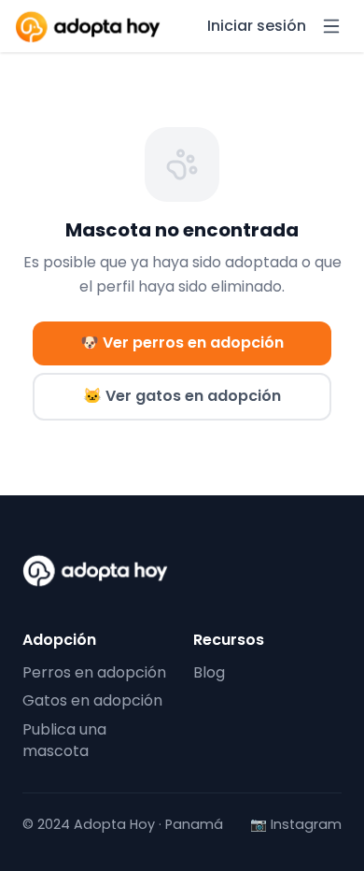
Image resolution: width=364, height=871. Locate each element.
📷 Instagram (296, 825)
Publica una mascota (64, 740)
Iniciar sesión (256, 26)
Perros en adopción (94, 672)
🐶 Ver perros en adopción (182, 342)
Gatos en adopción (92, 700)
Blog (209, 672)
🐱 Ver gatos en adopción (182, 396)
